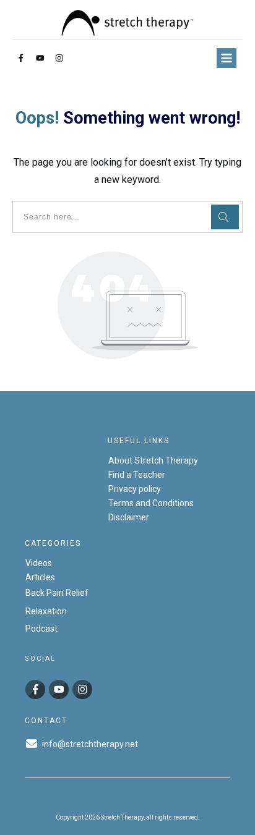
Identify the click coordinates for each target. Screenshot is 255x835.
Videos (38, 563)
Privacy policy (134, 489)
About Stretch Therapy (153, 460)
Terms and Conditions (151, 503)
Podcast (41, 629)
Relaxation (46, 611)
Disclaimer (128, 517)
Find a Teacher (136, 475)
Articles (40, 577)
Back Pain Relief (57, 593)
